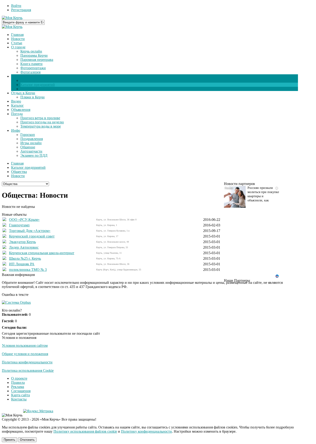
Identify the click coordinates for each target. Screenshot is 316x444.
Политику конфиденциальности (146, 431)
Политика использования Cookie (28, 370)
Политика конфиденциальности (27, 362)
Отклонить (27, 439)
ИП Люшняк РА (21, 264)
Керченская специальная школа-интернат (41, 253)
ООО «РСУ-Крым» (24, 220)
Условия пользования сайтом (25, 345)
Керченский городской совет (32, 236)
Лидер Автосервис (24, 247)
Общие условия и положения (25, 354)
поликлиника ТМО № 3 (28, 270)
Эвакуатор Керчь (22, 242)
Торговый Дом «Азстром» (29, 231)
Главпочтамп (19, 225)
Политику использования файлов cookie (85, 431)
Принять (9, 439)
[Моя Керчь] (12, 18)
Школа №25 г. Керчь (25, 258)
